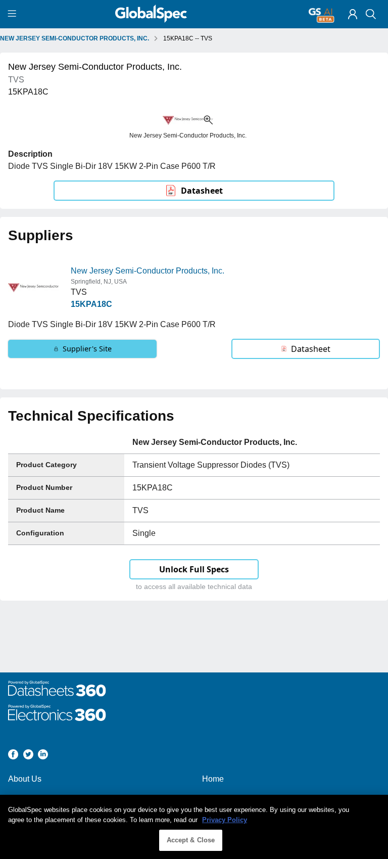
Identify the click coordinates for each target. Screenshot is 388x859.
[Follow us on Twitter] (28, 756)
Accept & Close (191, 840)
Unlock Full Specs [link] (194, 569)
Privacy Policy (224, 820)
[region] (194, 827)
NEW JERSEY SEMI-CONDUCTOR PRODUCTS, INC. (74, 38)
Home (213, 779)
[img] (353, 14)
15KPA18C (91, 304)
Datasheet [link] (202, 190)
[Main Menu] (13, 14)
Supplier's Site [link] (87, 348)
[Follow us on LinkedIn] (43, 756)
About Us (24, 779)
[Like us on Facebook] (13, 756)
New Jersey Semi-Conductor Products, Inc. (147, 270)
